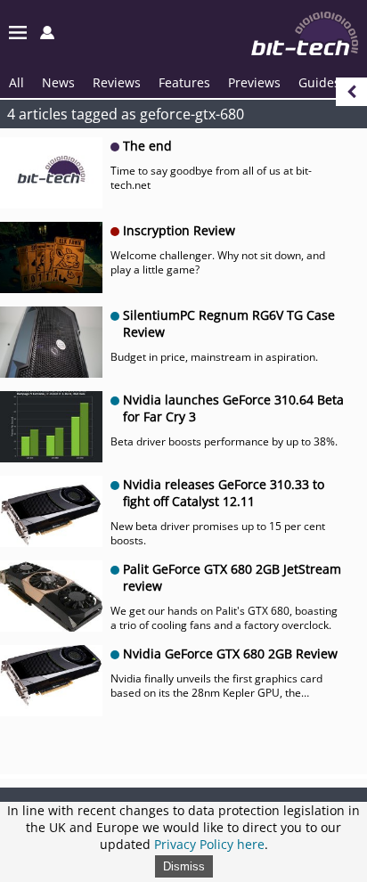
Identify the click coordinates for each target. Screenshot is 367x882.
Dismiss (184, 866)
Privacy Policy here (209, 844)
